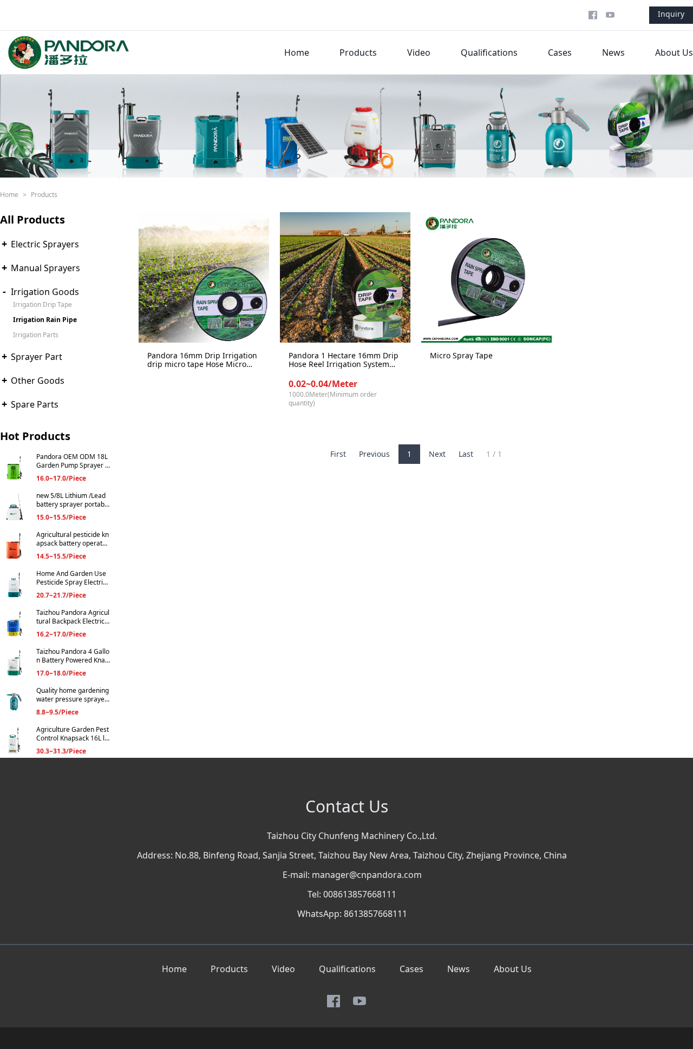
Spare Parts (34, 404)
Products (358, 52)
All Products (32, 219)
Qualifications (489, 52)
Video (418, 52)
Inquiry (671, 14)
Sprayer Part (36, 357)
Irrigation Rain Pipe (45, 319)
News (613, 52)
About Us (674, 52)
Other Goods (37, 380)
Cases (560, 52)
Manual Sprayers (45, 268)
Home (296, 52)
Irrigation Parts (35, 334)
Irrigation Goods (45, 292)
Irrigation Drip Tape (42, 304)
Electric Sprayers (45, 244)
